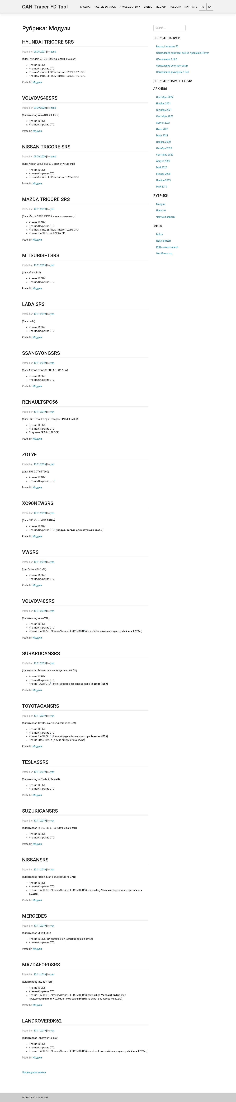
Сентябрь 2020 (164, 154)
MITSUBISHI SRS (40, 255)
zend (53, 51)
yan (52, 209)
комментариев (167, 247)
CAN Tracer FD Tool (45, 7)
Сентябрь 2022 (164, 97)
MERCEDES (34, 916)
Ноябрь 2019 (163, 180)
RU (202, 6)
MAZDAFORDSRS (41, 965)
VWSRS (30, 552)
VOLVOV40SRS (38, 601)
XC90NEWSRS (37, 503)
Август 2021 (163, 122)
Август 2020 (163, 161)
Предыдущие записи (34, 1072)
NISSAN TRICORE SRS (46, 147)
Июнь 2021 (162, 129)
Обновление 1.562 (166, 59)
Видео (148, 6)
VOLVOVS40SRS (40, 98)
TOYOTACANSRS (40, 706)
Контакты (191, 6)
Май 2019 (161, 186)
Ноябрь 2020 (163, 141)
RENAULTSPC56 (40, 402)
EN (209, 6)
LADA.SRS (33, 304)
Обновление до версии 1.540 (172, 72)
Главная (85, 6)
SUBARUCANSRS (41, 653)
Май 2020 (161, 167)
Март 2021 (162, 135)
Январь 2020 (163, 173)
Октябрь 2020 (164, 148)
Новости (175, 6)
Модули (161, 6)
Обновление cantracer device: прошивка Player (182, 52)
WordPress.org (164, 253)
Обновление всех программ (172, 65)
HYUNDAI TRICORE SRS (48, 42)
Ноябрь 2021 (163, 103)
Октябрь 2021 (164, 110)
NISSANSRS (35, 860)
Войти (159, 234)
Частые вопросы (105, 6)
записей (163, 240)
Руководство (129, 6)
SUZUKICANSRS (40, 811)
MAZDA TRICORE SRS (46, 199)
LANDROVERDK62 (42, 1021)
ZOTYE (29, 454)
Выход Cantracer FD (167, 46)
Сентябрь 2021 (164, 116)
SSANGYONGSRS (41, 353)
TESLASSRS (35, 762)
